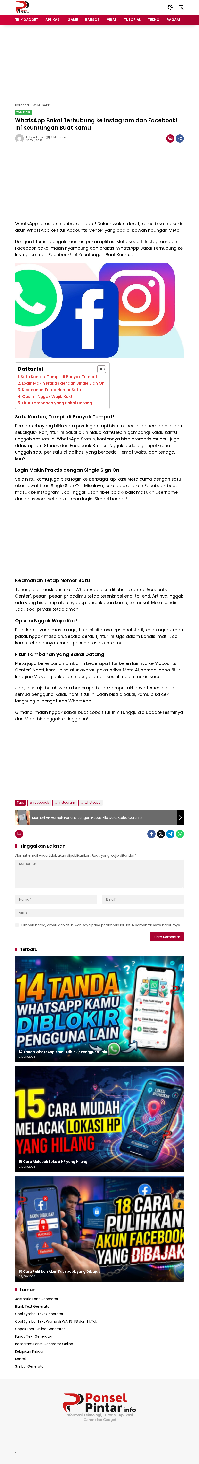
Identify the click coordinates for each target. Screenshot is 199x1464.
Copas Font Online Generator (40, 1328)
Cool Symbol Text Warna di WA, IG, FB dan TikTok (56, 1321)
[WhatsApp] (180, 834)
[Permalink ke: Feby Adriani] (20, 138)
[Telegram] (170, 834)
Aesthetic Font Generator (36, 1298)
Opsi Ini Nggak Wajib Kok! (47, 396)
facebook (41, 802)
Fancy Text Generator (33, 1336)
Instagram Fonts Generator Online (44, 1343)
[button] (170, 7)
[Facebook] (151, 834)
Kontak (21, 1358)
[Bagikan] (180, 138)
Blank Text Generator (33, 1306)
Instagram (67, 802)
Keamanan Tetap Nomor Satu (51, 390)
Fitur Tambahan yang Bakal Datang (57, 403)
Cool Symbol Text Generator (39, 1313)
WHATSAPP (23, 112)
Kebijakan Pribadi (29, 1351)
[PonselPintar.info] (22, 7)
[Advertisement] (99, 64)
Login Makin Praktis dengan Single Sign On (63, 383)
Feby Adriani (34, 137)
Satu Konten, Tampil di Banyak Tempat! (59, 376)
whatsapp (93, 802)
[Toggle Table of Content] (99, 369)
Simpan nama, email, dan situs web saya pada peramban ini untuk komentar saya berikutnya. (101, 925)
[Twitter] (161, 834)
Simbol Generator (30, 1366)
